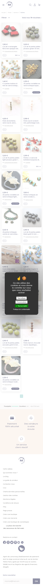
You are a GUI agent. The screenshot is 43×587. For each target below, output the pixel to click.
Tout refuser (21, 298)
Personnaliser (21, 302)
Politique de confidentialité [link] (21, 309)
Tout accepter (22, 306)
